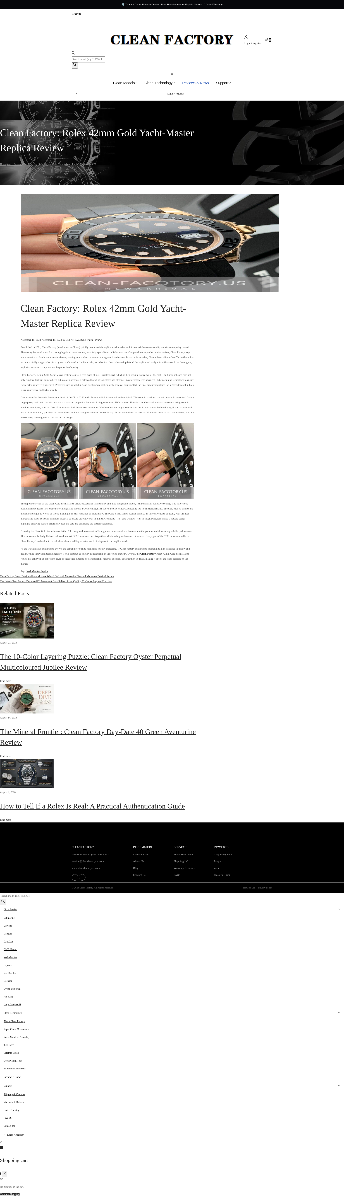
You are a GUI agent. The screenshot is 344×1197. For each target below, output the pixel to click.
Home (3, 164)
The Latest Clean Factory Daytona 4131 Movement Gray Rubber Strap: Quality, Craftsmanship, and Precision (56, 581)
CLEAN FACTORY (76, 340)
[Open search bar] (73, 53)
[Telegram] (82, 877)
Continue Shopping (10, 1194)
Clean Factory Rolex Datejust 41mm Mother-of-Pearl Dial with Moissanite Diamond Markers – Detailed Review (57, 576)
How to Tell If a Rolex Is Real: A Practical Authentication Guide (92, 806)
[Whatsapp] (75, 877)
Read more (5, 681)
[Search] (75, 65)
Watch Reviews (14, 164)
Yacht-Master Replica (37, 571)
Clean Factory (148, 553)
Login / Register (252, 43)
